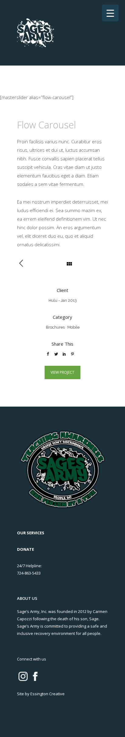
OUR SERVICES (30, 533)
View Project (62, 372)
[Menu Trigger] (110, 13)
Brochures (55, 327)
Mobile (73, 327)
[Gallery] (24, 263)
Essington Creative (47, 693)
